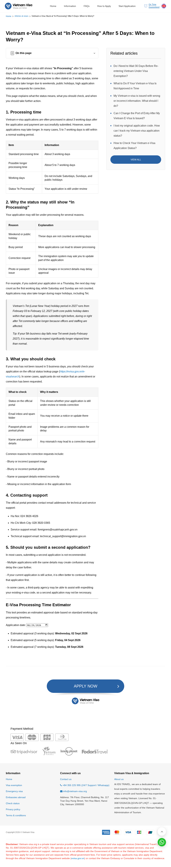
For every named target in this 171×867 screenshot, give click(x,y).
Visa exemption (14, 785)
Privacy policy (13, 809)
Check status (13, 803)
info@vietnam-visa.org (75, 791)
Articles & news (21, 16)
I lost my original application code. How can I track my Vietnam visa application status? (137, 130)
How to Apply (104, 6)
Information (70, 6)
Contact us (65, 779)
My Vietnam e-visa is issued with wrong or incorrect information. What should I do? (137, 100)
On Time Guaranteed (154, 5)
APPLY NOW (85, 686)
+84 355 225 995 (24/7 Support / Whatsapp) (85, 785)
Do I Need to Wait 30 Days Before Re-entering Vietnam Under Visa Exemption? (136, 71)
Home (53, 6)
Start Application (127, 6)
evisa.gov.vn (77, 858)
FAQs (87, 6)
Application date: (16, 625)
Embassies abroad (16, 797)
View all (136, 159)
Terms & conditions (16, 815)
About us (119, 779)
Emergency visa (14, 791)
